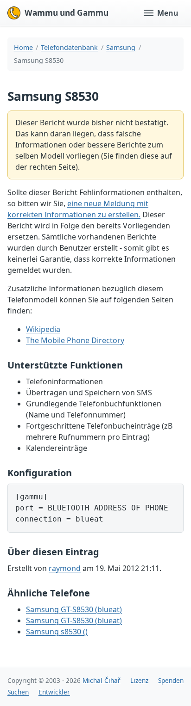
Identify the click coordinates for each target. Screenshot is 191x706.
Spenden (171, 680)
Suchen (18, 692)
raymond (65, 568)
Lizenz (139, 680)
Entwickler (54, 692)
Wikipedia (43, 329)
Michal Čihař (102, 680)
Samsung (120, 47)
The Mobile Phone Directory (75, 340)
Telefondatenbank (69, 47)
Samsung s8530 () (57, 631)
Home (23, 47)
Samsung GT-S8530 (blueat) (74, 609)
